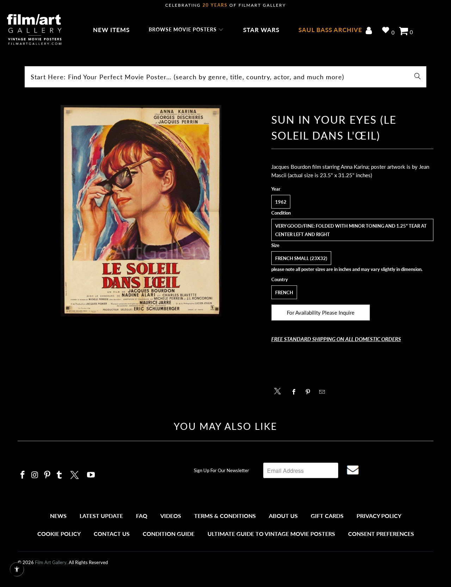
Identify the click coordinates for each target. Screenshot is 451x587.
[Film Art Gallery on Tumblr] (59, 475)
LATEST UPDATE (101, 515)
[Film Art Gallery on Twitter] (75, 474)
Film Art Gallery (51, 562)
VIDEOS (170, 515)
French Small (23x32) (301, 258)
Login (370, 31)
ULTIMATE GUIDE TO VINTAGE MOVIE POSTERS (271, 533)
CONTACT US (112, 533)
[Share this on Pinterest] (309, 391)
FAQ (141, 515)
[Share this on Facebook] (295, 391)
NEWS (58, 515)
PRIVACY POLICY (379, 515)
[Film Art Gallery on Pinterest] (47, 475)
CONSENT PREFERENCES (381, 533)
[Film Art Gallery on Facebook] (23, 475)
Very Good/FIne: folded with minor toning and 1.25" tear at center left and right (351, 230)
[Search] (417, 76)
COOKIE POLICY (59, 533)
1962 (280, 202)
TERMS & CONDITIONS (225, 515)
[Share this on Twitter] (279, 390)
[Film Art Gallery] (34, 30)
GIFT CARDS (327, 515)
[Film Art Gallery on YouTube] (91, 475)
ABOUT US (283, 515)
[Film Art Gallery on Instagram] (35, 475)
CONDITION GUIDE (168, 533)
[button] (186, 30)
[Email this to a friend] (324, 391)
